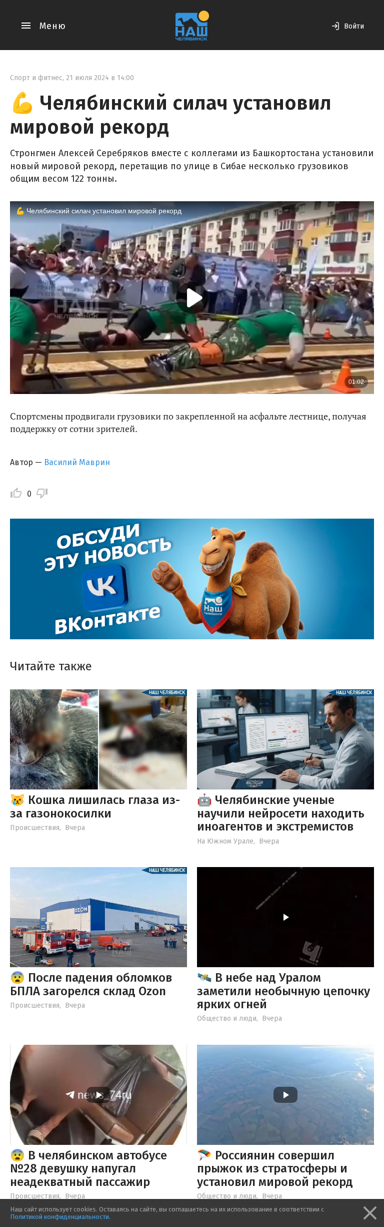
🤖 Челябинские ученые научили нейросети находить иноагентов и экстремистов (280, 813)
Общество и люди (226, 1018)
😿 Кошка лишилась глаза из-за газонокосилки (95, 806)
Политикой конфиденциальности (59, 1216)
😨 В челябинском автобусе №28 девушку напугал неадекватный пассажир (88, 1168)
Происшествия (35, 828)
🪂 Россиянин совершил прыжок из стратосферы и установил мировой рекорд (275, 1168)
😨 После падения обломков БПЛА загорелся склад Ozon (91, 984)
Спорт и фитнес (36, 78)
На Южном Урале (225, 841)
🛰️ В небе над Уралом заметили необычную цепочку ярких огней (283, 991)
